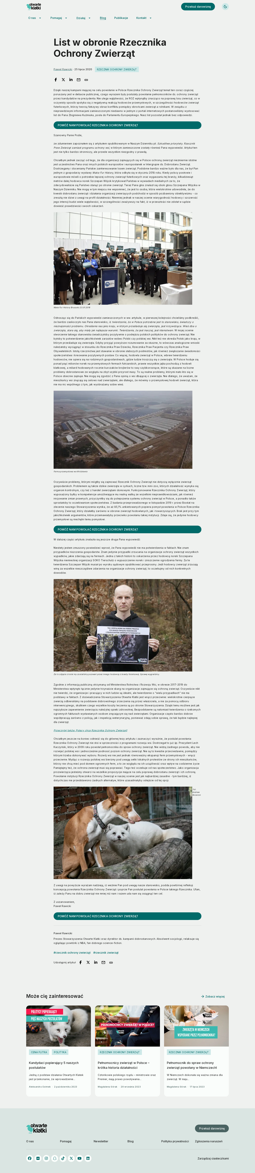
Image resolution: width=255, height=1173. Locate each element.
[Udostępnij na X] (63, 80)
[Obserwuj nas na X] (71, 1158)
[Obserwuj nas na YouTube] (79, 1158)
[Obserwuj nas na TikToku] (63, 1158)
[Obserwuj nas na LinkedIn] (87, 1158)
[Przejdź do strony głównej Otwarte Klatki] (36, 6)
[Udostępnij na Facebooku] (56, 80)
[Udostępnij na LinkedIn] (71, 80)
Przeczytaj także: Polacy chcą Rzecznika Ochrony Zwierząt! (90, 730)
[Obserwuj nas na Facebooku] (29, 1158)
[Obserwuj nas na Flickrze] (38, 1158)
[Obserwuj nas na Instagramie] (46, 1158)
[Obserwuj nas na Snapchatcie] (54, 1158)
